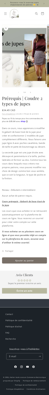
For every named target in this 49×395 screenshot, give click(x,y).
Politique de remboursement (34, 381)
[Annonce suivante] (44, 4)
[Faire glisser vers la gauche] (19, 92)
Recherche (10, 339)
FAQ (7, 332)
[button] (5, 14)
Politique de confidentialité (18, 320)
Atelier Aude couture (18, 377)
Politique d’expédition (15, 389)
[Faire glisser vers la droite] (30, 92)
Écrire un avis (24, 290)
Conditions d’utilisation (36, 389)
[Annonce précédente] (5, 4)
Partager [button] (9, 251)
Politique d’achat (13, 326)
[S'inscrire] (40, 356)
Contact (9, 314)
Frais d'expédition (8, 114)
